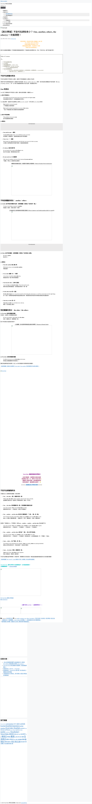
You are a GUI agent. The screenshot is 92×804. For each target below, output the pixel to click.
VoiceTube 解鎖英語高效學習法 (12, 67)
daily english (21, 724)
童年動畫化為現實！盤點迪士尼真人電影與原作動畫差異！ (16, 621)
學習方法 (5, 12)
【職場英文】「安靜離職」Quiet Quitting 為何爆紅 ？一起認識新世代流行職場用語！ (21, 620)
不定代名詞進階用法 (7, 68)
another (18, 618)
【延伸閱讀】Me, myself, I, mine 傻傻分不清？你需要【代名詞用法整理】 (18, 559)
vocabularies (7, 732)
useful (3, 732)
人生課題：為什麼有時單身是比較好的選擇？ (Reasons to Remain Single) (31, 324)
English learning (12, 726)
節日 (15, 739)
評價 (12, 743)
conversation (9, 724)
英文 (12, 741)
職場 (23, 739)
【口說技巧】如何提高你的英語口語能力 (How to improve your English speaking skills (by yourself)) (31, 210)
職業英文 (9, 741)
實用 (13, 736)
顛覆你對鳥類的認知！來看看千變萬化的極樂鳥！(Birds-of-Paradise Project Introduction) (31, 163)
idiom (26, 728)
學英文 (4, 737)
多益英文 (5, 17)
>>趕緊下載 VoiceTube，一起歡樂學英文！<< (17, 71)
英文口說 (17, 741)
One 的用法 (5, 63)
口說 (21, 734)
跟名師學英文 (6, 25)
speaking (17, 730)
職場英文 (5, 10)
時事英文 (8, 20)
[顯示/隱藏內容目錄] (2, 59)
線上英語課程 (19, 739)
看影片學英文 (10, 739)
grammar (22, 618)
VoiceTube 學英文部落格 (6, 3)
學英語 (9, 736)
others (27, 618)
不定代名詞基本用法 (7, 62)
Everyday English (13, 728)
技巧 (20, 736)
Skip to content (4, 1)
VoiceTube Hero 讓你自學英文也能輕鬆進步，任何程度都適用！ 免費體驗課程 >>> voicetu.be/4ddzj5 (26, 70)
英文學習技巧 (9, 15)
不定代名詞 (37, 618)
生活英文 (5, 18)
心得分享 (17, 736)
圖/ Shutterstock (4, 599)
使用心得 (16, 734)
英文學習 (48, 618)
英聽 (10, 743)
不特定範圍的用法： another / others (10, 64)
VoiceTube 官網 (6, 22)
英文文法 (53, 618)
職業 (6, 741)
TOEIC (21, 729)
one (25, 618)
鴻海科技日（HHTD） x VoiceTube (11, 668)
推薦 (23, 736)
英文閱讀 (6, 743)
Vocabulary (14, 732)
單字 (24, 734)
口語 (19, 734)
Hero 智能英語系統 (7, 23)
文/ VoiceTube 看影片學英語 (7, 598)
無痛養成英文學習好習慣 (32, 484)
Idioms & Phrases (5, 730)
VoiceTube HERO (7, 734)
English (3, 726)
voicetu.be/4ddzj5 (13, 566)
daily (15, 723)
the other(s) (32, 618)
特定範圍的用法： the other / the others (11, 66)
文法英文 (43, 618)
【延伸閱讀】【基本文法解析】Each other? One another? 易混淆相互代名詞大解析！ (20, 366)
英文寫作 (23, 741)
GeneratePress (24, 802)
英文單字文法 (9, 13)
